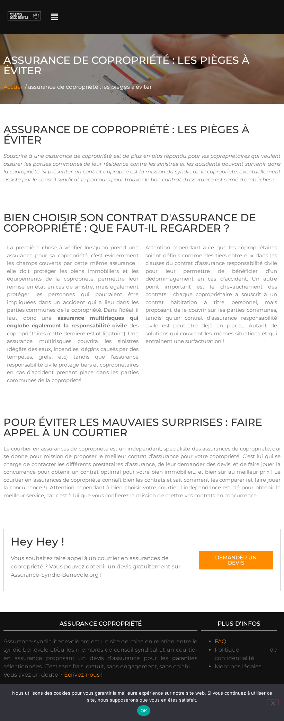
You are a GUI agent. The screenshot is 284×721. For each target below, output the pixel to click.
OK (144, 710)
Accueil (13, 87)
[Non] (273, 702)
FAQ (220, 641)
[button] (54, 17)
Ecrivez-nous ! (83, 674)
